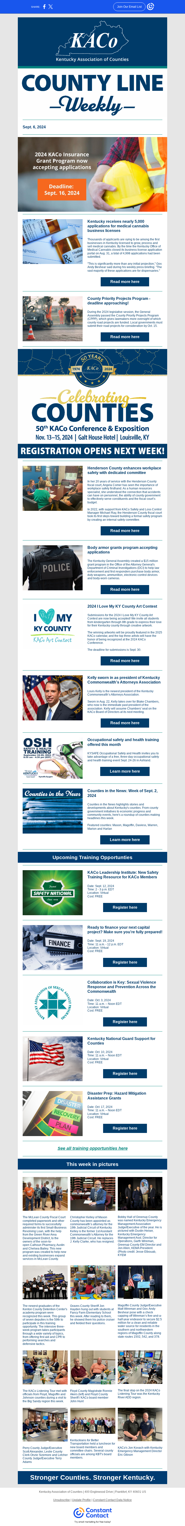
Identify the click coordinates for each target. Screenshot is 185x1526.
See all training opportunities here (93, 1148)
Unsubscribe (61, 1500)
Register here (125, 907)
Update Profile (81, 1500)
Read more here (124, 282)
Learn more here (125, 771)
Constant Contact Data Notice (112, 1500)
